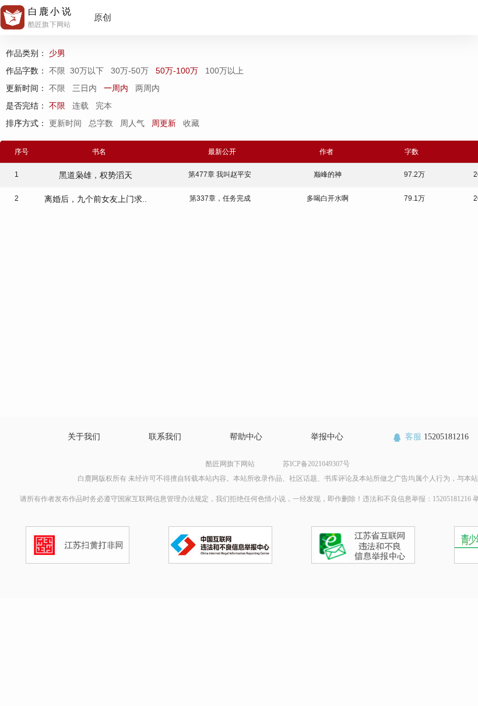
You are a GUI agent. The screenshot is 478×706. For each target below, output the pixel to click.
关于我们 (84, 436)
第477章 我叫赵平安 (219, 174)
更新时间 (66, 123)
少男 (58, 53)
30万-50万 (131, 70)
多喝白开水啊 (328, 198)
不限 (59, 70)
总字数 (102, 123)
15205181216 (437, 436)
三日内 (84, 88)
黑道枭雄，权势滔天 (95, 175)
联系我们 (165, 436)
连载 (80, 105)
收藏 (192, 123)
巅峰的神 (328, 174)
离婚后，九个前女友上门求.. (95, 199)
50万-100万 (178, 70)
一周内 (116, 88)
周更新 (165, 123)
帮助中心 (246, 436)
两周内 (147, 88)
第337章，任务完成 (220, 198)
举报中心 (327, 436)
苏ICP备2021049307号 (316, 464)
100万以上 (225, 70)
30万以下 (88, 70)
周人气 (133, 123)
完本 (104, 105)
